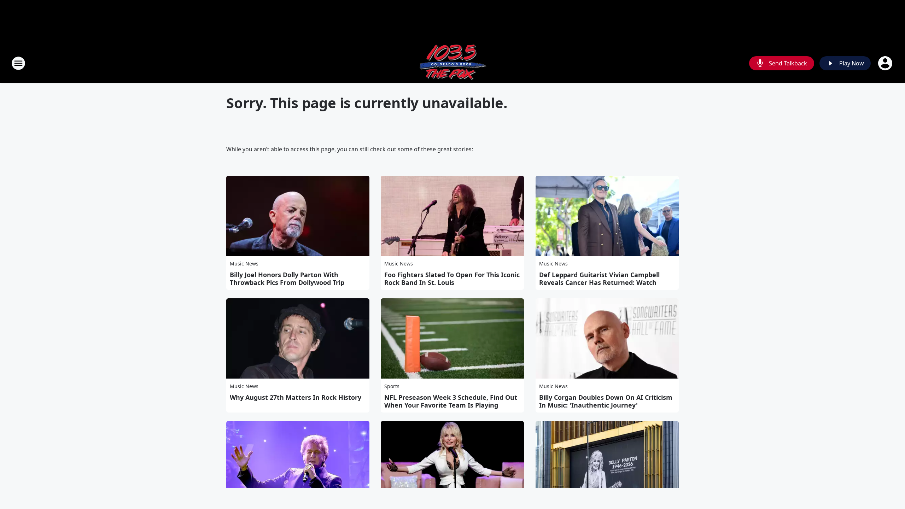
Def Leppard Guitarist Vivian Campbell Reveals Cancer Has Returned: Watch (599, 278)
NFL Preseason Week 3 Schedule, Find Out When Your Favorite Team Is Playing (450, 401)
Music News (244, 263)
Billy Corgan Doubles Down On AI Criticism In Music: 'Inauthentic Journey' (605, 401)
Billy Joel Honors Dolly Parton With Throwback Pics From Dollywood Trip (287, 278)
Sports (391, 386)
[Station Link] (452, 63)
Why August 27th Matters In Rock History (295, 397)
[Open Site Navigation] (18, 63)
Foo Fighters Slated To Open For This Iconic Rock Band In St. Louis (452, 278)
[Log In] (886, 63)
